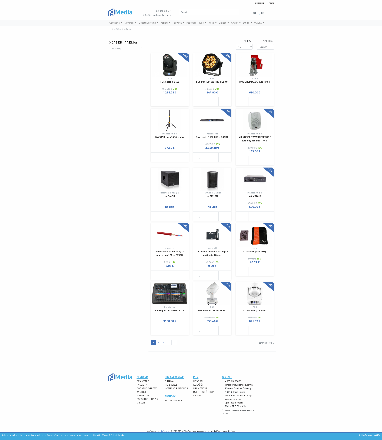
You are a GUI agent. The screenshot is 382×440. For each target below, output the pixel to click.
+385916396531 (163, 11)
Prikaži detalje (117, 435)
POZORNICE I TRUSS (147, 399)
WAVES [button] (258, 22)
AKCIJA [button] (235, 22)
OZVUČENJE (143, 381)
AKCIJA (117, 28)
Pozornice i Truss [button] (195, 22)
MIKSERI (141, 402)
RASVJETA (142, 384)
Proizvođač (116, 48)
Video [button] (211, 22)
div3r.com (165, 431)
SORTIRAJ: (268, 41)
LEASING (197, 395)
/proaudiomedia (233, 399)
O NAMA (169, 381)
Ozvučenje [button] (114, 22)
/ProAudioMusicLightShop (238, 395)
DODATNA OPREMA (147, 388)
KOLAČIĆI (198, 384)
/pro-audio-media (234, 402)
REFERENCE (171, 384)
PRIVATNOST (200, 388)
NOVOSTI (198, 381)
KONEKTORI (143, 395)
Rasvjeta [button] (177, 22)
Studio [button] (246, 22)
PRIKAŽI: (248, 41)
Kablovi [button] (164, 22)
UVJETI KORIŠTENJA (203, 392)
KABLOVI (141, 392)
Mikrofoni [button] (129, 22)
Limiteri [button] (223, 22)
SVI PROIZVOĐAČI (174, 400)
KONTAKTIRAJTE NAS (176, 388)
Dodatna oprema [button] (147, 22)
